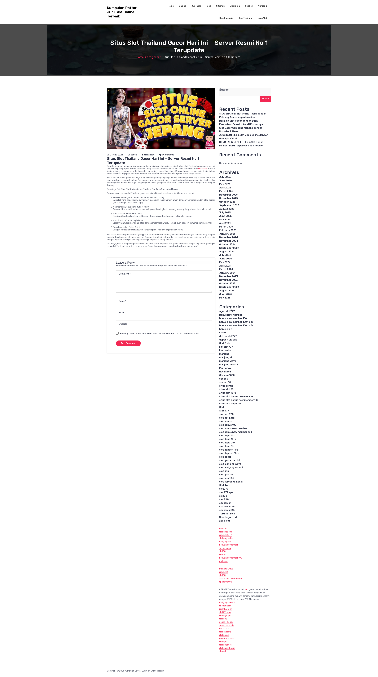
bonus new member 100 (233, 318)
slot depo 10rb (227, 439)
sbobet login (225, 606)
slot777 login (225, 612)
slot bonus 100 (227, 424)
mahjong (224, 353)
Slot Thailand (245, 18)
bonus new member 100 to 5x (236, 325)
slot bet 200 (226, 414)
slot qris (224, 471)
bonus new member (228, 545)
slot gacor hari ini (229, 460)
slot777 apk (226, 492)
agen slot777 (227, 311)
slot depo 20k (227, 442)
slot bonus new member (233, 428)
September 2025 (229, 205)
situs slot (202, 168)
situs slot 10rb (227, 393)
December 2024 (228, 237)
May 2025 (224, 219)
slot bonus (225, 421)
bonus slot (225, 329)
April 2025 (225, 223)
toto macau (225, 548)
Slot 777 (224, 410)
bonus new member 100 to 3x (236, 322)
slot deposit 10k (228, 449)
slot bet (223, 619)
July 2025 (225, 212)
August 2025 (226, 209)
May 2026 (224, 184)
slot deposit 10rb (229, 453)
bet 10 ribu (224, 628)
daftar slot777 (228, 336)
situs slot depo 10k (230, 403)
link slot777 (226, 346)
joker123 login (225, 609)
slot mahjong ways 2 (231, 467)
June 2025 (225, 216)
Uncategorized (228, 517)
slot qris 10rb (226, 478)
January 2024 (227, 272)
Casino (182, 6)
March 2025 (226, 226)
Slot (209, 6)
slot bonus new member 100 (235, 432)
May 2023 (224, 297)
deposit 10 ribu (226, 622)
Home (171, 6)
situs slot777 (225, 535)
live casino (225, 350)
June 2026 (225, 180)
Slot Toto (224, 485)
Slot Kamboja (226, 18)
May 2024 (224, 262)
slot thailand (225, 632)
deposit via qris (228, 339)
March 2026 (226, 191)
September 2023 (229, 287)
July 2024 (225, 255)
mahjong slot (226, 357)
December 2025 (228, 194)
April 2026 (225, 187)
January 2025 (227, 233)
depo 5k (223, 528)
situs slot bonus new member (236, 396)
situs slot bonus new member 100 (238, 400)
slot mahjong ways (230, 464)
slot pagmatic (226, 538)
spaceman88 (227, 510)
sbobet (223, 378)
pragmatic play (226, 638)
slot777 (223, 488)
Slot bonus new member (230, 578)
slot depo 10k (227, 435)
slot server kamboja (231, 481)
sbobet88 (225, 382)
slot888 (224, 499)
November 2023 (228, 280)
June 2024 (225, 258)
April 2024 (225, 265)
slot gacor (153, 57)
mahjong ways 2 (228, 364)
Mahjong (262, 6)
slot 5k (222, 554)
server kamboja (226, 625)
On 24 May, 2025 (115, 155)
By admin (132, 155)
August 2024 (226, 251)
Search (224, 89)
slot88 (223, 495)
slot (247, 589)
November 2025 (228, 198)
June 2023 (225, 294)
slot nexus (224, 635)
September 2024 (229, 248)
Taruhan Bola (227, 513)
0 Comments (167, 155)
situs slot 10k (227, 389)
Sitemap (220, 6)
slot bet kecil (226, 417)
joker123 (262, 18)
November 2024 (228, 240)
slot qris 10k (226, 474)
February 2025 (227, 230)
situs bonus (226, 385)
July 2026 (225, 177)
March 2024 (226, 269)
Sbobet (249, 6)
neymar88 (225, 371)
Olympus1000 (227, 375)
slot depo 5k (226, 446)
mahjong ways (227, 361)
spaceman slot (228, 506)
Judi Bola (196, 6)
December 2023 (228, 276)
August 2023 (226, 290)
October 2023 (227, 283)
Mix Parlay (225, 368)
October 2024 (227, 244)
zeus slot (224, 520)
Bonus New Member (230, 314)
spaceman (225, 503)
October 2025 (227, 201)
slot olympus (225, 615)
